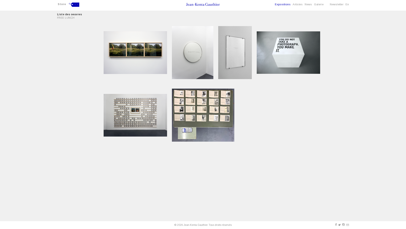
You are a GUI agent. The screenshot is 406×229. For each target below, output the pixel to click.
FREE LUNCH (66, 17)
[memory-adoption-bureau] (203, 115)
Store (62, 4)
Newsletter (336, 4)
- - (76, 4)
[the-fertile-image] (135, 115)
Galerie (319, 4)
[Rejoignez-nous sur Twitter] (339, 225)
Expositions (283, 4)
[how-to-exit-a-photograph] (135, 52)
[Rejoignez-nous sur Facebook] (336, 224)
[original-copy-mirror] (235, 52)
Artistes (298, 4)
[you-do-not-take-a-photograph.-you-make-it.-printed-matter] (288, 52)
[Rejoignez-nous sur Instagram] (343, 224)
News (308, 4)
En (347, 4)
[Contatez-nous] (347, 225)
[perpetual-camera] (192, 52)
